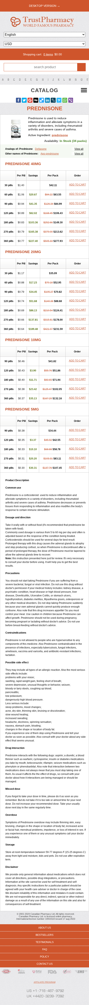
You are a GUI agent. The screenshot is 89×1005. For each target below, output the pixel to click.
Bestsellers (44, 935)
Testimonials (45, 942)
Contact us (45, 963)
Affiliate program (44, 982)
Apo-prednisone (50, 153)
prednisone (60, 135)
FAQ (44, 949)
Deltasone (41, 148)
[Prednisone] (15, 129)
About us (44, 927)
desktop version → (44, 5)
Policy (44, 956)
